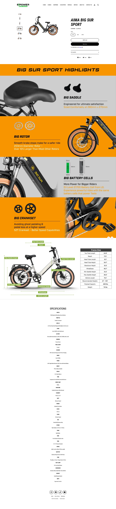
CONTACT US (89, 5)
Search (52, 496)
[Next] (112, 238)
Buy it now (85, 44)
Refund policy (63, 496)
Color (72, 31)
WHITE (83, 34)
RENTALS (70, 5)
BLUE (78, 34)
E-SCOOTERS (63, 5)
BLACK (73, 34)
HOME (44, 5)
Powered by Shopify (62, 498)
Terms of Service (57, 496)
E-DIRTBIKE (55, 5)
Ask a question (73, 52)
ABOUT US (82, 5)
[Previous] (108, 238)
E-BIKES (49, 5)
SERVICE (76, 5)
